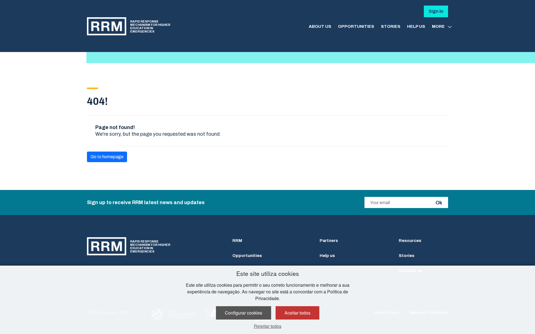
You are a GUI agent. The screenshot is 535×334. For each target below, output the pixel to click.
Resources (410, 240)
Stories (406, 255)
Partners (329, 240)
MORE (438, 26)
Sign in (436, 11)
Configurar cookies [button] (243, 313)
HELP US (416, 26)
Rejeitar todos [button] (267, 326)
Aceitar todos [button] (297, 313)
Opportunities (247, 255)
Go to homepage (107, 156)
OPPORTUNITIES (356, 26)
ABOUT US (320, 26)
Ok (439, 203)
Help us (327, 255)
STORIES (390, 26)
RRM (237, 240)
